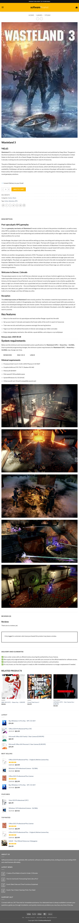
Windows (7, 355)
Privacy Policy (30, 917)
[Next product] (37, 18)
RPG (16, 201)
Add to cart (18, 189)
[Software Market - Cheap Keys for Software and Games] (39, 7)
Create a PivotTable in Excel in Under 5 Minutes (22, 873)
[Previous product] (41, 18)
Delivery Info (41, 917)
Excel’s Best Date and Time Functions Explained (22, 884)
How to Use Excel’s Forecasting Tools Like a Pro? (22, 879)
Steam (47, 15)
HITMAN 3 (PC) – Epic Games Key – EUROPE (64, 703)
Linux (32, 355)
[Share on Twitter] (13, 205)
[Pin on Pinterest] (20, 205)
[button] (2, 7)
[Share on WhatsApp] (3, 205)
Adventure (12, 201)
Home (31, 15)
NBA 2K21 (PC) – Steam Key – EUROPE (13, 702)
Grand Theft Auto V (33, 702)
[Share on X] (10, 205)
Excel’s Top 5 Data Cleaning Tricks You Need (20, 890)
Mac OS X (21, 355)
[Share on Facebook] (6, 205)
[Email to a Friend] (17, 205)
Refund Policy (52, 917)
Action (6, 201)
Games (39, 15)
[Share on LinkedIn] (24, 205)
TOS (23, 917)
